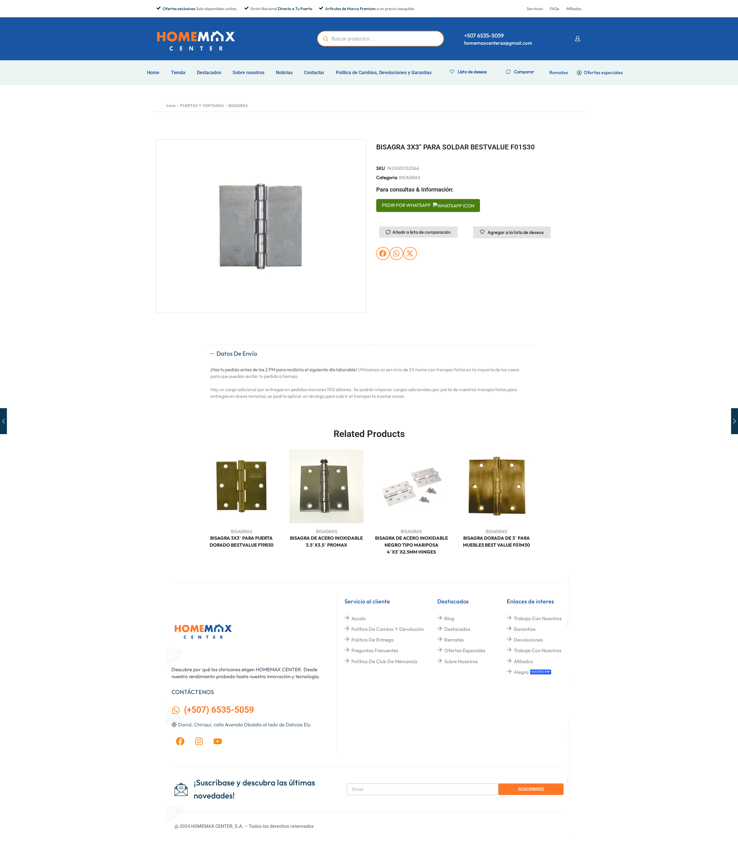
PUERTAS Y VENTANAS (202, 105)
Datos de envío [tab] (236, 353)
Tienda (178, 72)
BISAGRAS (238, 105)
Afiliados (523, 661)
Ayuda (358, 618)
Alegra (521, 672)
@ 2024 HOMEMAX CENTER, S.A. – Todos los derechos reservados (244, 826)
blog (449, 618)
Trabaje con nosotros (537, 650)
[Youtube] (217, 741)
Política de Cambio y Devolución (387, 629)
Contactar (314, 72)
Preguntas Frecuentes (374, 650)
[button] (577, 39)
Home (153, 72)
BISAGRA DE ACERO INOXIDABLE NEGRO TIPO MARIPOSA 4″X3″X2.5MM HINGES (411, 545)
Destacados (209, 72)
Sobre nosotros (248, 72)
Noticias (284, 72)
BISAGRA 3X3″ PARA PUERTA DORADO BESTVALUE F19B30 (242, 541)
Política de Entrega (372, 640)
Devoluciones (528, 640)
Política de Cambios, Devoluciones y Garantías (384, 72)
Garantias (524, 629)
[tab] (369, 353)
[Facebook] (180, 741)
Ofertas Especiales (464, 650)
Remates (454, 640)
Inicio (171, 105)
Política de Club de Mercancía (384, 661)
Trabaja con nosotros (538, 618)
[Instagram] (199, 741)
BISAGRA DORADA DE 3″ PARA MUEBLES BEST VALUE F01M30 (496, 541)
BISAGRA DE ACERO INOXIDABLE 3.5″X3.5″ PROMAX (326, 541)
